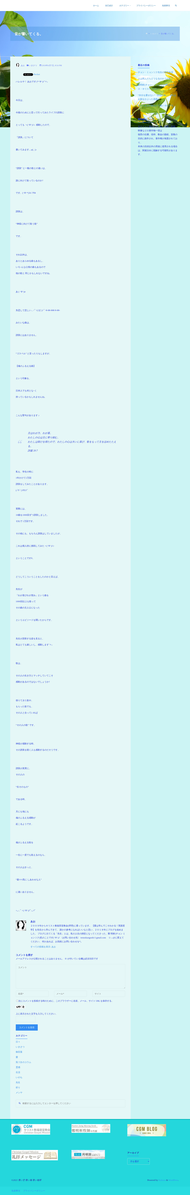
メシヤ (19, 1092)
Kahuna (162, 1180)
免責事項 (15, 1191)
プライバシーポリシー (34, 1191)
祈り (18, 1087)
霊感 (18, 1067)
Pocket (37, 74)
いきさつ (154, 34)
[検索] (176, 5)
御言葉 (19, 1052)
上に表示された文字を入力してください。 (37, 1014)
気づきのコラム (23, 1062)
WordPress (173, 1180)
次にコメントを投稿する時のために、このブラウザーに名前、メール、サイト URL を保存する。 (66, 1001)
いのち (19, 1077)
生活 (18, 1072)
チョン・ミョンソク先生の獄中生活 (155, 72)
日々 (18, 1042)
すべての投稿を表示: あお (43, 947)
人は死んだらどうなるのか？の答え (155, 78)
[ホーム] (146, 34)
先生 (18, 1082)
